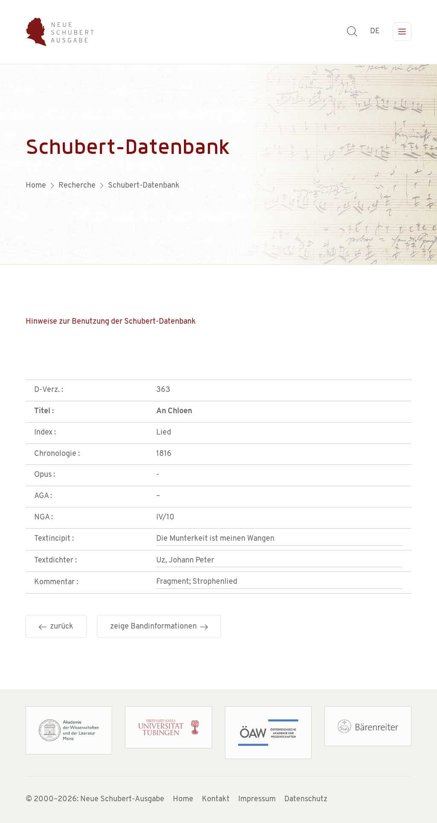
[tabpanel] (218, 164)
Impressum (257, 799)
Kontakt (216, 799)
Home (183, 799)
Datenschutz (305, 799)
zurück (60, 627)
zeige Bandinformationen (155, 627)
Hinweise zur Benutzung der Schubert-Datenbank (111, 322)
